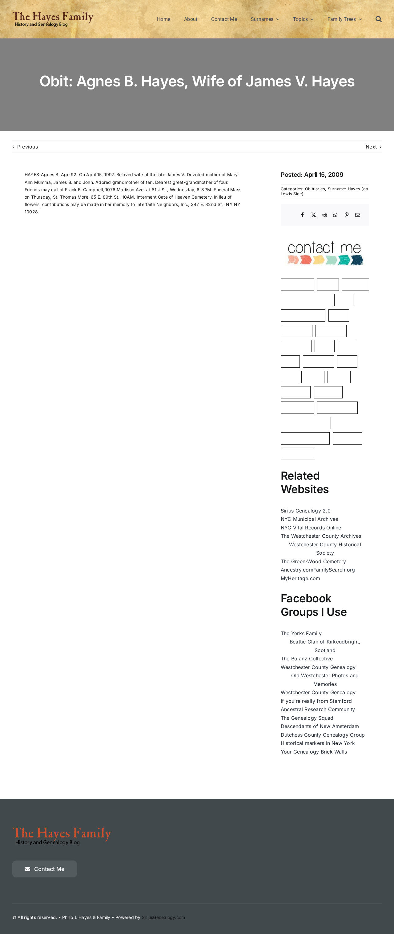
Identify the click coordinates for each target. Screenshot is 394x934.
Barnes (313, 376)
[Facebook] (302, 215)
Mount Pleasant (337, 407)
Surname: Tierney (303, 315)
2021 (347, 346)
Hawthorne (318, 361)
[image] (325, 234)
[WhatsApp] (335, 215)
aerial (324, 346)
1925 (290, 361)
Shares (339, 376)
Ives (289, 376)
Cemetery (328, 392)
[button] (379, 19)
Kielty (347, 361)
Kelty (344, 300)
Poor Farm (295, 392)
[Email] (357, 215)
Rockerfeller (297, 407)
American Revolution (306, 300)
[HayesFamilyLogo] (53, 14)
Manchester (297, 284)
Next (371, 147)
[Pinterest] (346, 215)
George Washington (305, 438)
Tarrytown (347, 438)
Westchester (298, 453)
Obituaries (315, 188)
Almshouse (331, 330)
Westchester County (305, 422)
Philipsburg (296, 330)
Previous (27, 147)
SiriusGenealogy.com (163, 917)
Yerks (338, 315)
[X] (313, 215)
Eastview (355, 284)
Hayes (328, 284)
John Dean (296, 346)
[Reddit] (324, 215)
